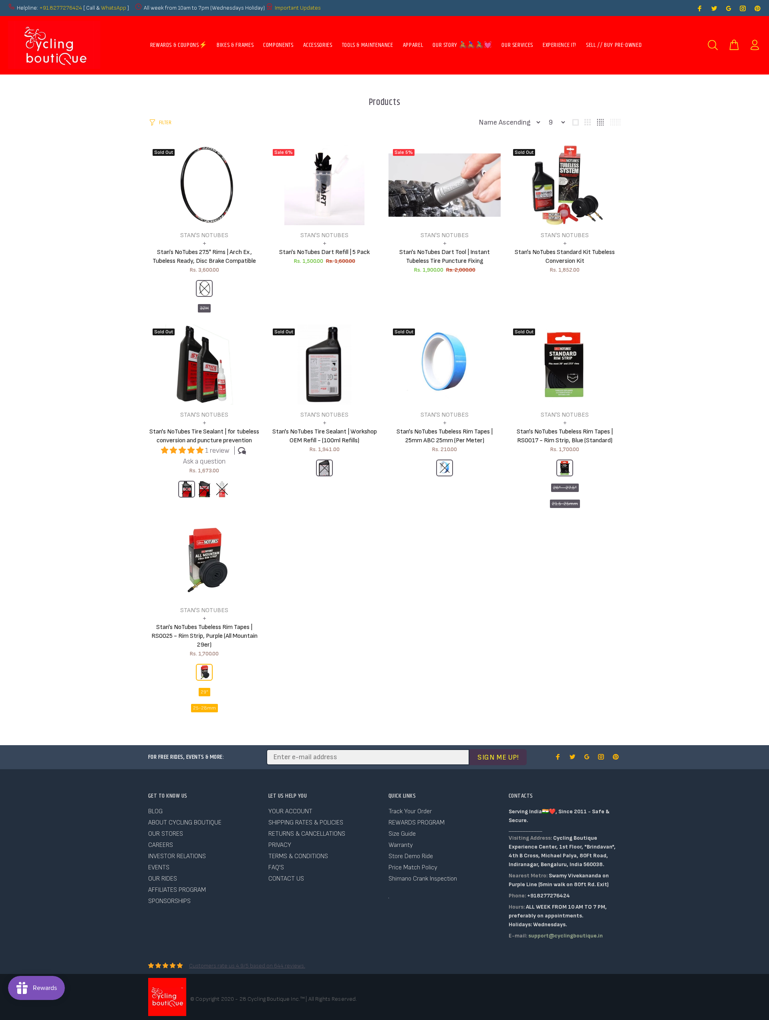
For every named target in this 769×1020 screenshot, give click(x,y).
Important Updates (298, 7)
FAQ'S (276, 867)
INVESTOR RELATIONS (177, 856)
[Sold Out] (324, 365)
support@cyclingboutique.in (565, 935)
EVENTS (158, 867)
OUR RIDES (162, 879)
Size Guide (402, 834)
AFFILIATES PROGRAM (177, 890)
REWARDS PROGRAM (417, 822)
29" (204, 692)
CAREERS (160, 845)
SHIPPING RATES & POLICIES (305, 822)
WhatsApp (114, 7)
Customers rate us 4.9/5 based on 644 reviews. (247, 965)
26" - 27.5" (565, 488)
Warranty (401, 845)
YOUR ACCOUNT (290, 811)
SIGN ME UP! (498, 757)
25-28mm (204, 708)
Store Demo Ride (411, 856)
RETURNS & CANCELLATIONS (306, 834)
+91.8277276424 (60, 7)
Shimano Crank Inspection (423, 879)
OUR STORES (165, 834)
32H (204, 308)
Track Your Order (410, 811)
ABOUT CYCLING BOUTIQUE (184, 822)
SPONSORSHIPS (169, 901)
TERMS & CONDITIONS (298, 856)
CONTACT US (286, 879)
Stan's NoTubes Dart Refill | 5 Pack (324, 252)
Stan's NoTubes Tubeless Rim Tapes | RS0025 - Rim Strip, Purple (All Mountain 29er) (204, 636)
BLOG (155, 811)
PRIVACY (279, 845)
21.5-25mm (565, 504)
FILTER (165, 122)
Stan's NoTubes (204, 235)
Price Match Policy (413, 867)
